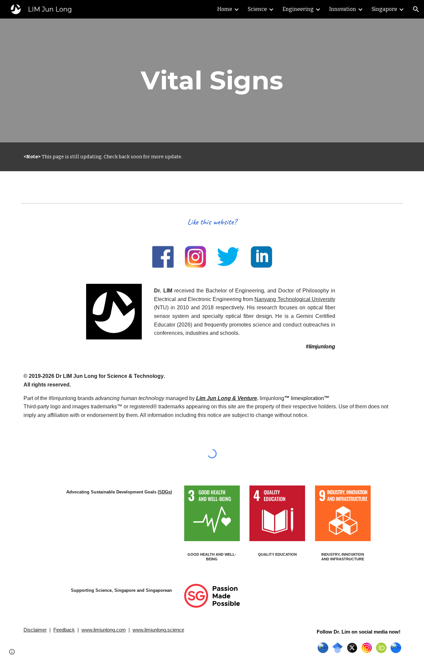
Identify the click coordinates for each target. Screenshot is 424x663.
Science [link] (257, 9)
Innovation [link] (342, 9)
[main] (212, 80)
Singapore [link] (384, 9)
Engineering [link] (298, 9)
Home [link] (224, 9)
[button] (416, 9)
